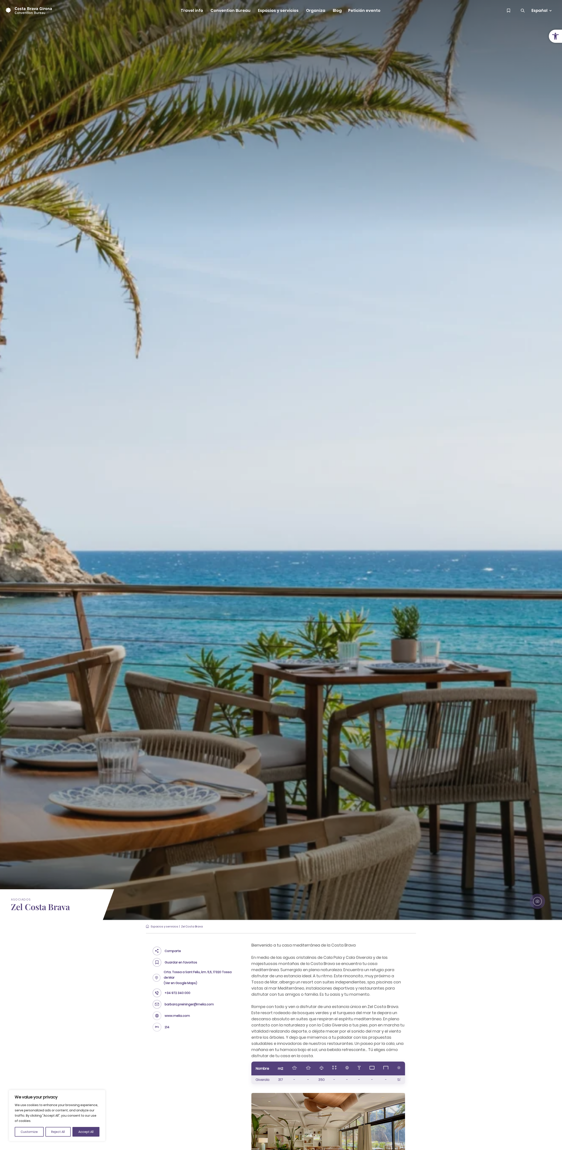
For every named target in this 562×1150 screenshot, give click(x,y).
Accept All (86, 1132)
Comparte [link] (173, 951)
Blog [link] (337, 10)
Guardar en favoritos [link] (181, 962)
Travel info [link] (192, 10)
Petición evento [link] (364, 10)
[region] (57, 1115)
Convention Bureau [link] (230, 10)
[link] (555, 36)
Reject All (58, 1132)
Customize (29, 1132)
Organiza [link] (315, 10)
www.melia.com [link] (177, 1015)
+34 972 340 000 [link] (177, 993)
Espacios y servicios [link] (278, 10)
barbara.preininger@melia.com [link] (189, 1004)
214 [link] (167, 1027)
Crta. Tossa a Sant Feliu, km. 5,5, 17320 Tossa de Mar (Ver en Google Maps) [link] (198, 977)
